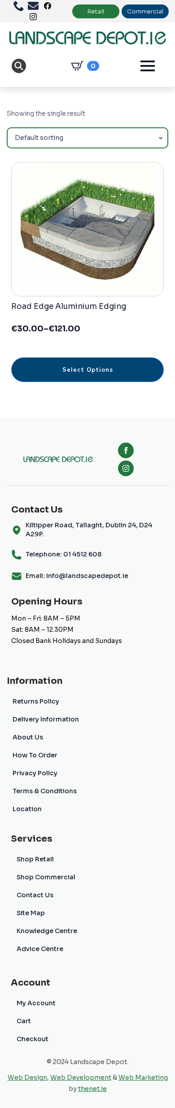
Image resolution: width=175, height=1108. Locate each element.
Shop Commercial (46, 877)
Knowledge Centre (47, 931)
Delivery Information (46, 719)
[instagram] (126, 468)
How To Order (35, 755)
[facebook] (126, 450)
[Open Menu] (147, 66)
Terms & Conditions (45, 791)
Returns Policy (36, 701)
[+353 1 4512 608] (20, 5)
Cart (24, 1021)
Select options (87, 369)
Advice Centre (40, 949)
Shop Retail (35, 859)
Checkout (32, 1039)
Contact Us (35, 895)
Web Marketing (143, 1077)
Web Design (27, 1077)
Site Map (31, 913)
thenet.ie (92, 1089)
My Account (36, 1003)
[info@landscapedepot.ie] (35, 5)
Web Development (80, 1077)
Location (27, 809)
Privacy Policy (35, 773)
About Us (28, 737)
